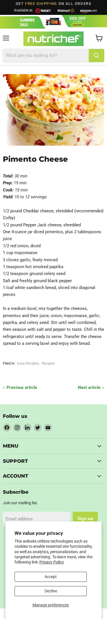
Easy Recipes (28, 363)
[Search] (96, 55)
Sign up (85, 518)
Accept (51, 576)
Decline (51, 591)
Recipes (48, 363)
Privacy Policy (51, 562)
